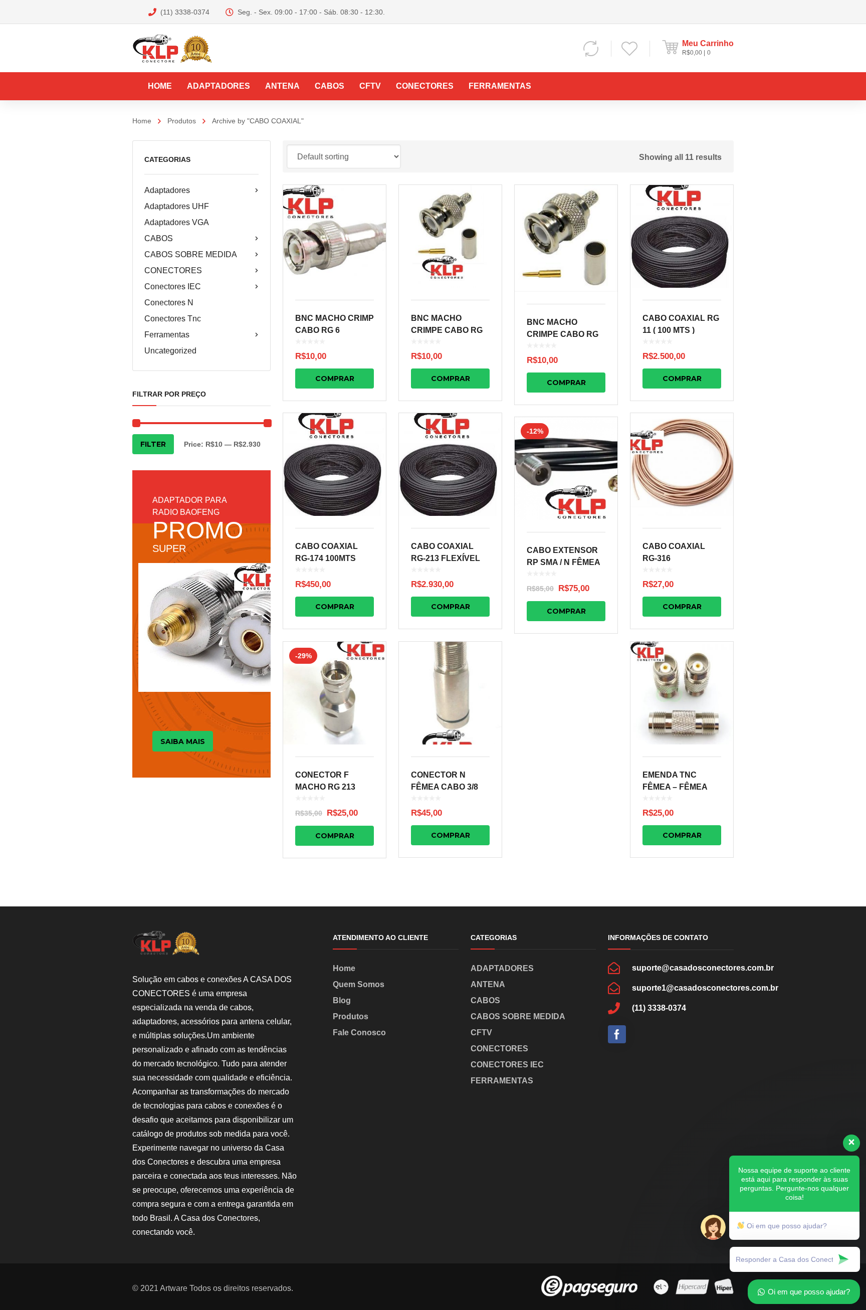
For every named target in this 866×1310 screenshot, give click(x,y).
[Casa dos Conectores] (183, 48)
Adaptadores (167, 190)
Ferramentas (166, 334)
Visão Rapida (334, 236)
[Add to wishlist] (372, 207)
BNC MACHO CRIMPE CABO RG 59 (562, 334)
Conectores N (168, 302)
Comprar (334, 378)
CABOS (158, 238)
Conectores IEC (172, 286)
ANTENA (488, 984)
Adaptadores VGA (176, 222)
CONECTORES (173, 270)
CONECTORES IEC (507, 1064)
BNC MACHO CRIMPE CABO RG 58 (447, 330)
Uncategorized (170, 350)
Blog (342, 1000)
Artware (173, 1288)
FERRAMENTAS (502, 1080)
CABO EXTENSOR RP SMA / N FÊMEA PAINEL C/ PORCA (563, 562)
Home (141, 121)
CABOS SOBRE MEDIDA (190, 254)
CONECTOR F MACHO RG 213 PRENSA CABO (325, 787)
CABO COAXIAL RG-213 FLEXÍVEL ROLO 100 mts (445, 558)
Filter (153, 444)
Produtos (181, 121)
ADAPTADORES (502, 968)
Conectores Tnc (172, 318)
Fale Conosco (359, 1032)
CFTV (481, 1032)
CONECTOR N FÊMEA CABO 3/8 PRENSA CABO (444, 787)
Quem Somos (358, 984)
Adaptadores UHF (176, 206)
